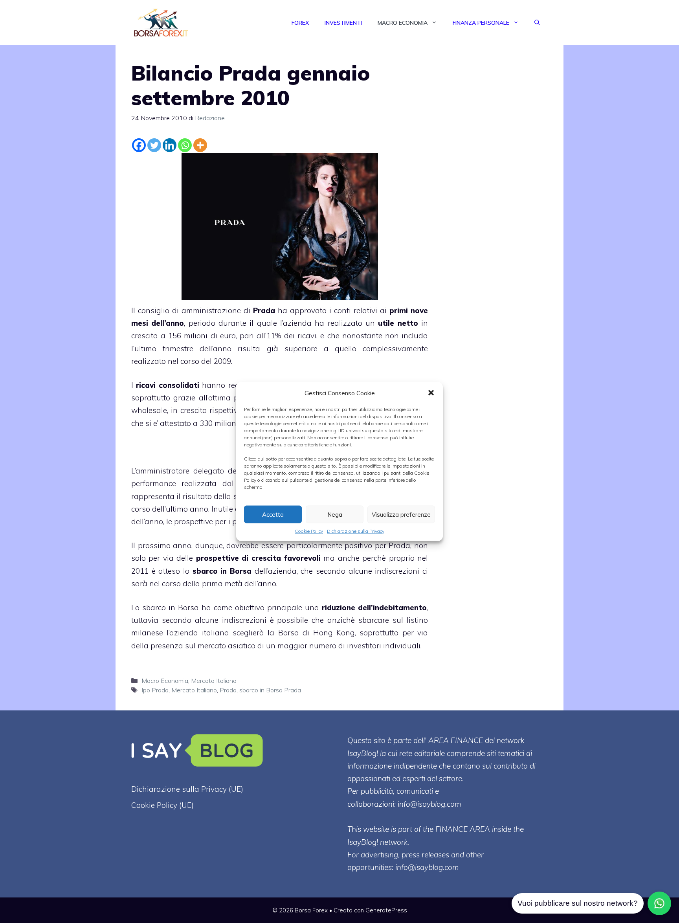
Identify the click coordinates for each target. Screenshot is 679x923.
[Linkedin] (169, 145)
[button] (431, 393)
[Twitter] (154, 145)
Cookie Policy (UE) (162, 805)
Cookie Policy (309, 531)
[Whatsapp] (185, 145)
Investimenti (343, 22)
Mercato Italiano (214, 680)
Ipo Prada (155, 690)
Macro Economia (403, 22)
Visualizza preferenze (401, 514)
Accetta (273, 514)
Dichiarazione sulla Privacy (355, 531)
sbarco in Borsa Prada (270, 690)
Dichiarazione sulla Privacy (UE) (187, 789)
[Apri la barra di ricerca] (537, 23)
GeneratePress (386, 910)
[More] (200, 145)
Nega (334, 514)
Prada (228, 690)
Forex (300, 22)
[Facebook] (139, 145)
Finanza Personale (481, 22)
